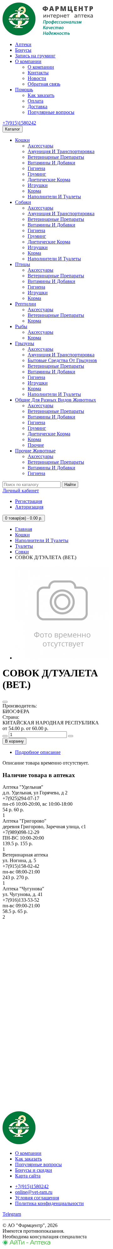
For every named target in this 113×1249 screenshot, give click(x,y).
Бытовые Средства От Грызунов (62, 360)
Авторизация (29, 507)
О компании (28, 61)
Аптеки (23, 44)
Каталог (12, 129)
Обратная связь (44, 84)
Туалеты (24, 546)
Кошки (22, 140)
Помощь (24, 89)
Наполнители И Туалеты (54, 196)
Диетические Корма (49, 179)
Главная (23, 529)
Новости (37, 78)
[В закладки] (5, 702)
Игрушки (38, 185)
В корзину (14, 741)
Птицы (22, 264)
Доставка (37, 106)
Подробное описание (38, 752)
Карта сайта (27, 1175)
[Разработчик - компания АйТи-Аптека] (27, 1243)
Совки (22, 551)
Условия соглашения (37, 1197)
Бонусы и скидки (33, 1170)
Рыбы (21, 326)
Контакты (38, 72)
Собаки (23, 202)
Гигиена (36, 168)
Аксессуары (40, 145)
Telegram (12, 1214)
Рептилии (25, 304)
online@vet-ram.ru (33, 1192)
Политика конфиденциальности (49, 1203)
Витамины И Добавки (51, 162)
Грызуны (24, 343)
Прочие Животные (35, 450)
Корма (34, 191)
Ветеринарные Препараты (56, 157)
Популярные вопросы (51, 112)
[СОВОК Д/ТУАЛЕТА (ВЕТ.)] (62, 657)
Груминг (37, 174)
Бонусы (23, 50)
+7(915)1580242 (19, 122)
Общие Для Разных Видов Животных (55, 400)
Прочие (36, 445)
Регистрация (28, 501)
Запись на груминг (35, 55)
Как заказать (41, 95)
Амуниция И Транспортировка (61, 151)
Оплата (35, 101)
